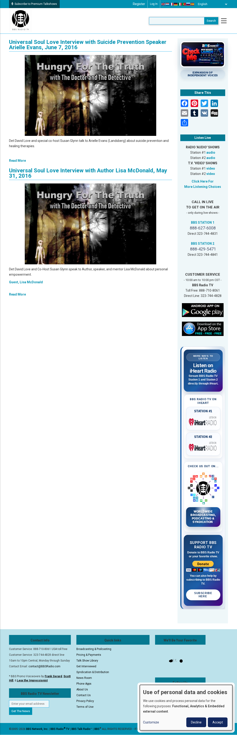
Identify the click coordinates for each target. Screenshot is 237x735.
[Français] (172, 4)
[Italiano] (180, 4)
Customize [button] (151, 722)
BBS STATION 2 (202, 243)
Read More (17, 160)
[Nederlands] (167, 4)
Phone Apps (83, 683)
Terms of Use (85, 706)
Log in (154, 4)
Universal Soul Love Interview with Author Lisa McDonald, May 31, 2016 (88, 173)
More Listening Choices (202, 187)
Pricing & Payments (88, 654)
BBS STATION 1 (202, 222)
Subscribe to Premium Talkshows (36, 4)
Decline (196, 722)
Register (139, 4)
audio (210, 152)
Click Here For (203, 181)
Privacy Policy (85, 701)
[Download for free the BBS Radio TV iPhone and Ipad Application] (203, 328)
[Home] (20, 20)
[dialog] (186, 707)
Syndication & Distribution (92, 672)
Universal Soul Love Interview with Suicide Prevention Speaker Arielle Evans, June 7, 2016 (87, 45)
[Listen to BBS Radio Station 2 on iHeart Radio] (203, 446)
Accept (217, 722)
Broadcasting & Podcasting (93, 649)
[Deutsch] (176, 4)
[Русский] (188, 4)
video (210, 168)
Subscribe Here (203, 595)
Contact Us (83, 695)
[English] (163, 4)
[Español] (192, 4)
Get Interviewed (86, 666)
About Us (82, 689)
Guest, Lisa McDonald (26, 282)
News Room (84, 678)
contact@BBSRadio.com (44, 666)
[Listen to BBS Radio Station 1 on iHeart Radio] (203, 421)
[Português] (184, 4)
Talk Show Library (87, 660)
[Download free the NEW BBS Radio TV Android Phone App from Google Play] (203, 310)
